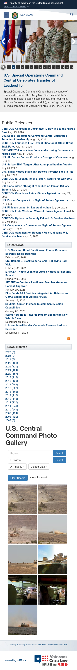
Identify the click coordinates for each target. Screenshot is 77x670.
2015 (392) (11, 391)
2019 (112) (11, 377)
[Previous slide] (3, 41)
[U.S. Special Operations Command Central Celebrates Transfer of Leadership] (38, 41)
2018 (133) (11, 380)
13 (63, 67)
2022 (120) (11, 366)
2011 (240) (11, 406)
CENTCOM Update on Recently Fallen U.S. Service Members (38, 218)
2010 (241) (11, 409)
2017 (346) (11, 384)
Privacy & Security (17, 644)
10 (49, 67)
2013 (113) (11, 398)
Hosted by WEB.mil (15, 660)
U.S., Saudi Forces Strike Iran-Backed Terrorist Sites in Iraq (37, 171)
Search (60, 453)
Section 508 (62, 644)
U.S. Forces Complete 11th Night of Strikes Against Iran (35, 200)
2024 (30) (10, 359)
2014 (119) (11, 395)
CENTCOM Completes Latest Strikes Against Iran (31, 193)
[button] (16, 6)
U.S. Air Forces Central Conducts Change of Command (35, 157)
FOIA (44, 644)
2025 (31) (10, 355)
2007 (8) (10, 420)
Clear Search (17, 478)
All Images (16, 466)
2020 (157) (11, 373)
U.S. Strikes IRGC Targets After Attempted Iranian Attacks (37, 164)
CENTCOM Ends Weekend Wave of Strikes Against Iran (35, 211)
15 (72, 67)
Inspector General (33, 644)
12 (58, 67)
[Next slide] (73, 41)
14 (67, 67)
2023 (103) (11, 363)
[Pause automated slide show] (3, 67)
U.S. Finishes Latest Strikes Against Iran (26, 207)
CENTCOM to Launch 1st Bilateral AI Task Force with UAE (37, 178)
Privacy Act (52, 644)
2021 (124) (11, 370)
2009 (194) (11, 413)
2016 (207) (11, 388)
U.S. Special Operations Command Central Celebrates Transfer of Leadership (33, 80)
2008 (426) (11, 416)
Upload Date (38, 466)
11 (54, 67)
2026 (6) (10, 352)
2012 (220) (11, 402)
